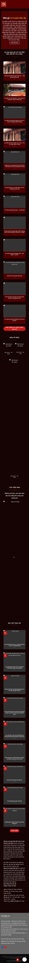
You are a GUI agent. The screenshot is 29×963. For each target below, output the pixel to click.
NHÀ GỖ (24, 21)
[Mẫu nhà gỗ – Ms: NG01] (8, 346)
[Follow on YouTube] (5, 947)
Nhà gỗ (6, 18)
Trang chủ (5, 956)
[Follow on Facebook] (2, 947)
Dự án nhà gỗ (8, 957)
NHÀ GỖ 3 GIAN (20, 25)
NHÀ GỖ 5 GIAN (8, 27)
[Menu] (27, 4)
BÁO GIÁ (22, 957)
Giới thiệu (11, 956)
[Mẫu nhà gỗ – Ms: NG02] (20, 346)
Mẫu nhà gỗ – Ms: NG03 (15, 476)
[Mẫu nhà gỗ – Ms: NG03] (14, 416)
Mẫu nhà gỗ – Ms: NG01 (9, 353)
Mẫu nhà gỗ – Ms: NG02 (20, 353)
